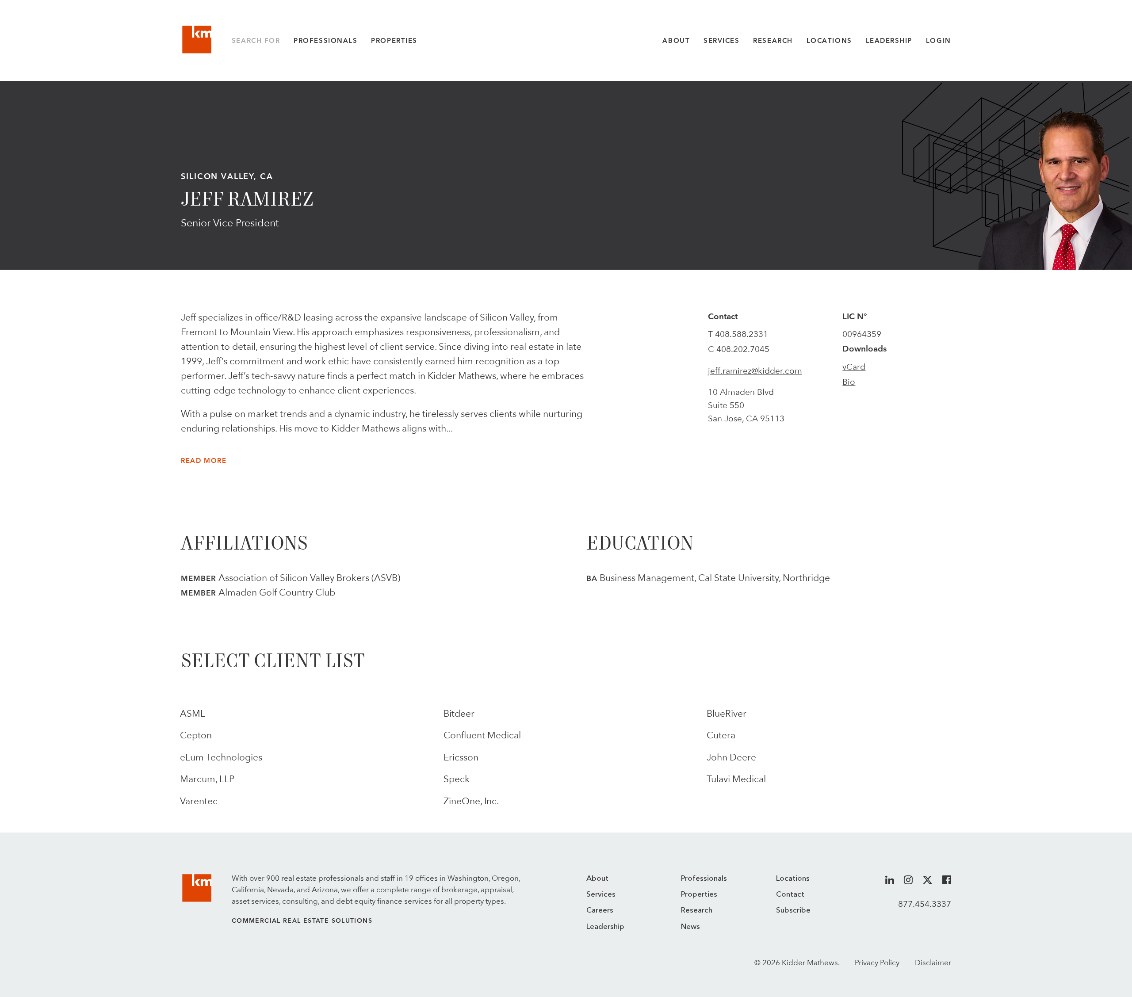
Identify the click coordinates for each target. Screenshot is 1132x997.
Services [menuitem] (601, 894)
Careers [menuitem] (599, 910)
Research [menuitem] (696, 910)
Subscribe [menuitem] (793, 910)
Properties (394, 41)
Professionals (325, 41)
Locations (829, 41)
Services (721, 41)
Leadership (889, 41)
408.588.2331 (741, 334)
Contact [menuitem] (790, 894)
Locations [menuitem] (793, 878)
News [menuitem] (690, 927)
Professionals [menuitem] (704, 878)
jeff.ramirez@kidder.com (755, 370)
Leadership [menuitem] (605, 927)
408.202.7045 (742, 349)
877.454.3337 (924, 904)
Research (772, 41)
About (676, 41)
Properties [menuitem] (699, 894)
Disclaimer (933, 962)
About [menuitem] (597, 878)
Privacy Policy (877, 962)
